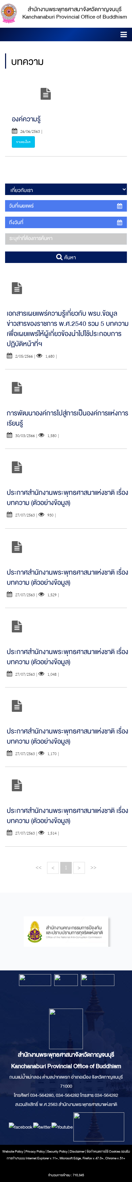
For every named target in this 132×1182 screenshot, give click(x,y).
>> (93, 867)
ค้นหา (69, 257)
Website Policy (12, 1152)
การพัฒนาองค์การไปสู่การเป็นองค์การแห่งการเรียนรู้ (67, 418)
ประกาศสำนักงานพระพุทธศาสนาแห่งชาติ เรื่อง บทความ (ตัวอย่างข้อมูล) (67, 498)
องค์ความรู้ (26, 119)
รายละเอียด (23, 142)
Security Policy (57, 1152)
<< (39, 867)
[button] (123, 35)
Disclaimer (77, 1152)
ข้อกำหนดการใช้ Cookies (103, 1152)
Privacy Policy (35, 1152)
